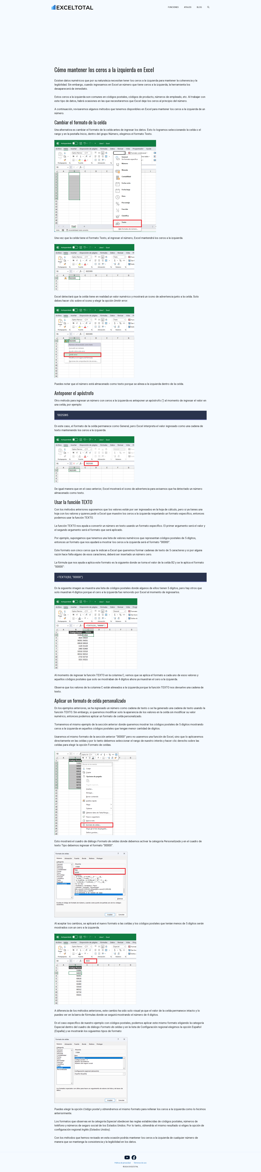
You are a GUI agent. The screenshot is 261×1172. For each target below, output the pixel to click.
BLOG (199, 7)
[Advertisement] (130, 35)
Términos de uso (140, 1163)
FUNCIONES (173, 7)
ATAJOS (187, 7)
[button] (208, 7)
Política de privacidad (123, 1163)
